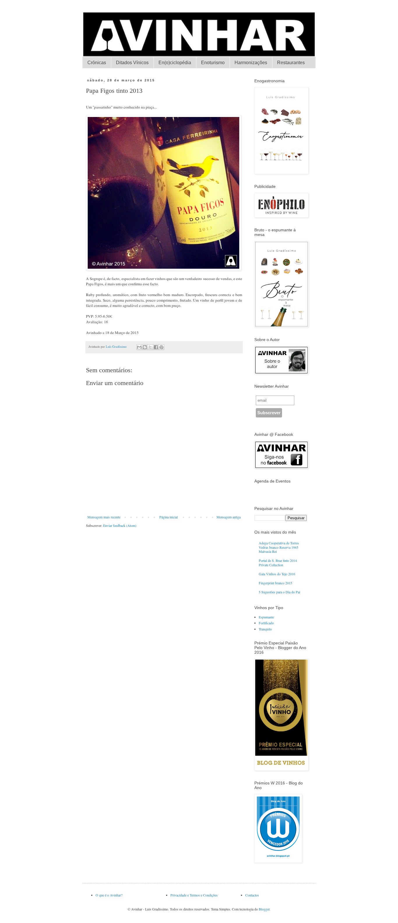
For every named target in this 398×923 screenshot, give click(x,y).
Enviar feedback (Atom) (119, 525)
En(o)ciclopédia (175, 62)
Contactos (252, 895)
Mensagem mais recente (103, 517)
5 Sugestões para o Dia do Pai (279, 592)
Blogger (264, 909)
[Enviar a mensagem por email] (139, 347)
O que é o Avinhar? (109, 895)
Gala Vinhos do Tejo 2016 (277, 573)
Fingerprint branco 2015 (275, 583)
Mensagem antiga (228, 517)
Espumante (266, 617)
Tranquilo (265, 629)
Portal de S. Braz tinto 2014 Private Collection (278, 562)
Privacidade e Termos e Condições (194, 895)
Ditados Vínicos (132, 62)
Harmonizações (251, 62)
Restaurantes (291, 62)
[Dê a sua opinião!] (145, 347)
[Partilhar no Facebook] (156, 347)
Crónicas (96, 62)
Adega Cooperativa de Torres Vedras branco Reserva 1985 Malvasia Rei (279, 547)
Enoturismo (213, 62)
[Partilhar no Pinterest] (161, 347)
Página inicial (168, 517)
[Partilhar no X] (150, 347)
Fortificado (266, 622)
